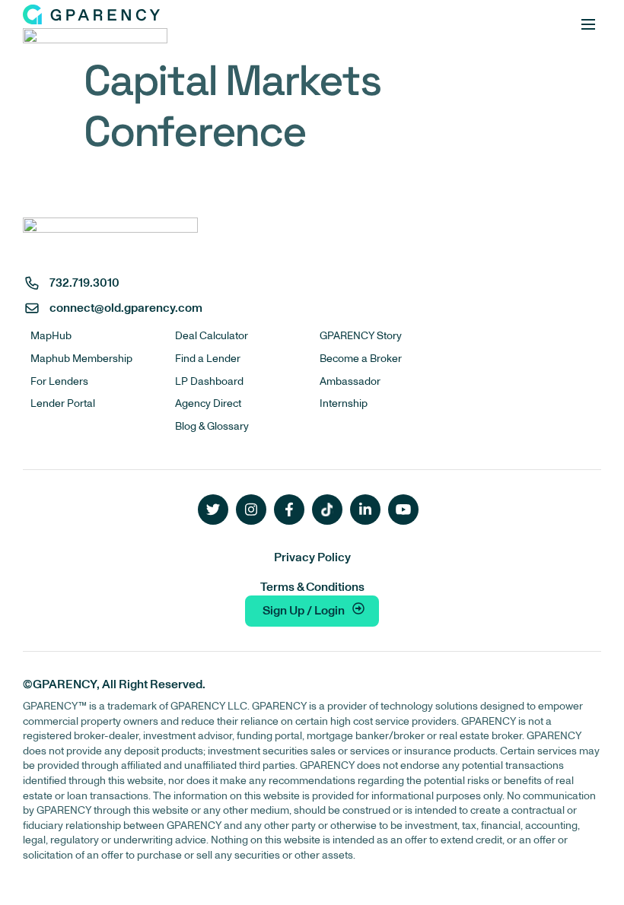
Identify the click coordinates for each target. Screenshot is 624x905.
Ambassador (350, 381)
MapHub (51, 336)
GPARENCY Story (361, 336)
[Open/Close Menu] (588, 24)
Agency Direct (208, 403)
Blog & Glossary (212, 426)
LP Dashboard (209, 381)
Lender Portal (62, 403)
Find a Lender (207, 358)
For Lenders (59, 381)
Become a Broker (361, 358)
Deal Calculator (211, 336)
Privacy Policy (312, 557)
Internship (344, 403)
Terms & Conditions (312, 587)
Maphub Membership (81, 358)
